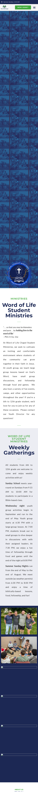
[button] (34, 7)
